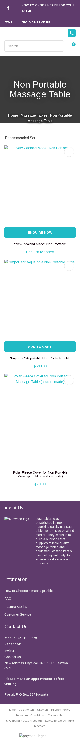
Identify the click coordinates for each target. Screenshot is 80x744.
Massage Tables (34, 115)
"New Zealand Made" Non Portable (40, 244)
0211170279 (72, 33)
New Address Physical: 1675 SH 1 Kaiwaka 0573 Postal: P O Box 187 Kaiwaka (36, 678)
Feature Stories (35, 21)
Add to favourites (69, 152)
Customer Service (17, 614)
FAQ (7, 598)
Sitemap (42, 709)
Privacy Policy (60, 709)
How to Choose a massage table (28, 591)
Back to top (26, 709)
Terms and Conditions (30, 715)
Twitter (9, 650)
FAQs (8, 21)
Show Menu (7, 33)
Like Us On (8, 8)
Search (58, 46)
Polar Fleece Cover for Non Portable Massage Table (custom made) (40, 474)
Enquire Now (40, 232)
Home (13, 115)
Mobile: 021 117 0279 (20, 638)
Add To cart (40, 346)
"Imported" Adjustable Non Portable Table (40, 358)
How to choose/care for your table (48, 8)
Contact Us (12, 657)
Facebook (12, 644)
